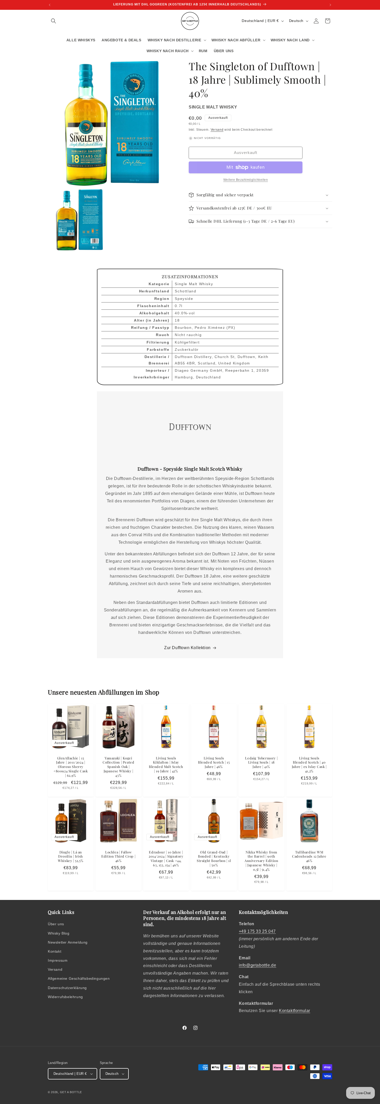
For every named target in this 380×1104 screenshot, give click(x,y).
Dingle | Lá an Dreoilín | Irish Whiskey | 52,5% (70, 856)
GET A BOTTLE (71, 1092)
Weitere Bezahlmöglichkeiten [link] (245, 180)
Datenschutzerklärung (67, 988)
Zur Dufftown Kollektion (187, 648)
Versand (217, 130)
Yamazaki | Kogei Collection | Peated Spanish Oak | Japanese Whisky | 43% (118, 767)
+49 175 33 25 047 (257, 931)
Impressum (57, 960)
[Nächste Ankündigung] (330, 5)
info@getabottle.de (257, 965)
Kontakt (54, 951)
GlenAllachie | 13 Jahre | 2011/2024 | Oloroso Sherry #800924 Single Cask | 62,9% (71, 767)
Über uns (56, 924)
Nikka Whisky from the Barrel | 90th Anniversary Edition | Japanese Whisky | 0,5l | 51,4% (261, 861)
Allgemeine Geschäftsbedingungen (79, 978)
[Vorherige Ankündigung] (49, 5)
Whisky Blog (59, 933)
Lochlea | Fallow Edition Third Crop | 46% (118, 856)
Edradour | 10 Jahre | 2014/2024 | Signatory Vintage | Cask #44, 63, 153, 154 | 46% (166, 858)
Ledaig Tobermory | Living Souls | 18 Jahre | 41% (261, 762)
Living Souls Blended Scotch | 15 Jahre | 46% (214, 762)
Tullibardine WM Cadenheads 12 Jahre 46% (309, 856)
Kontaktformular (294, 1010)
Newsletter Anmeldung (68, 942)
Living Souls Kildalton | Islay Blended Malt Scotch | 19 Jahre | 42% (166, 764)
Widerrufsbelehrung (65, 997)
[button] (53, 21)
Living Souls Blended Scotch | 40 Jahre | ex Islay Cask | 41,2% (309, 764)
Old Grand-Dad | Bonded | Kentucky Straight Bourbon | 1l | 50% (214, 858)
